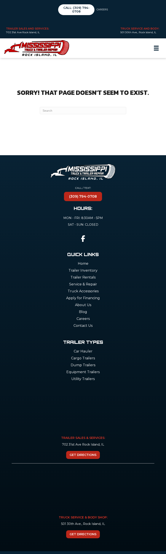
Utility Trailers (83, 379)
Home (83, 264)
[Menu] (156, 48)
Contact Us (83, 326)
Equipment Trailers (83, 372)
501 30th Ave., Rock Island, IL (138, 32)
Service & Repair (83, 284)
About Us (83, 305)
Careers (102, 9)
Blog (83, 312)
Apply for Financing (83, 298)
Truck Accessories (83, 291)
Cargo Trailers (83, 358)
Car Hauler (83, 351)
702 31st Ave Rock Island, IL (23, 32)
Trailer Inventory (83, 270)
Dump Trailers (83, 365)
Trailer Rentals (83, 277)
